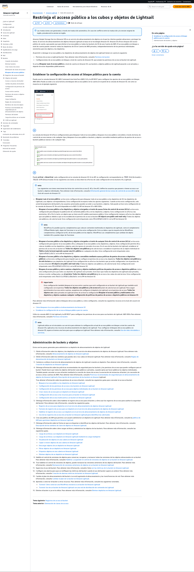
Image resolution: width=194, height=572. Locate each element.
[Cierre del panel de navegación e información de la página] (190, 30)
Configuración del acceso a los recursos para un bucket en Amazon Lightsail (67, 395)
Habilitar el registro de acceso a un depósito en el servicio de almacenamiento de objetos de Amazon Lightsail (80, 412)
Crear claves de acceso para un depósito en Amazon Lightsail (61, 392)
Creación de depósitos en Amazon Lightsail (52, 364)
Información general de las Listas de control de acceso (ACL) (112, 191)
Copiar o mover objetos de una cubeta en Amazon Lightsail (60, 443)
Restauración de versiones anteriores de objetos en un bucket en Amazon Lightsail (83, 465)
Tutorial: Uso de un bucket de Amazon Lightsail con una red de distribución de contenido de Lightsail (76, 487)
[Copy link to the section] (31, 74)
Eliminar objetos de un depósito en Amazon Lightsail (58, 454)
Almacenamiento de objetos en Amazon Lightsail (70, 354)
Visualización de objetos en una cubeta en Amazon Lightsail (61, 440)
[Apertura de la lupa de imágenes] (34, 130)
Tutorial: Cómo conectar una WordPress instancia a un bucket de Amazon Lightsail (69, 485)
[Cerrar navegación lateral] (27, 13)
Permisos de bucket (102, 57)
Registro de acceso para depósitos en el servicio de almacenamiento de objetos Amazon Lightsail (75, 406)
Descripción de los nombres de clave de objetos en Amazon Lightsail (61, 425)
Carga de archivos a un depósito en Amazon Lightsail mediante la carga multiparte (69, 437)
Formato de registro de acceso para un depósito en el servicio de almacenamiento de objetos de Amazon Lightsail (81, 409)
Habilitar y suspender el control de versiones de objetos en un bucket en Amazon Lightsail (99, 460)
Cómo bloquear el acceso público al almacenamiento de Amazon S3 (60, 307)
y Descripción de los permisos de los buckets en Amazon (78, 377)
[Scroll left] (45, 6)
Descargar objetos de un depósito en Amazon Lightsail (59, 445)
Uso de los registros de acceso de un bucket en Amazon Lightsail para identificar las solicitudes (74, 415)
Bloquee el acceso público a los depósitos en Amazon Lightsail (62, 383)
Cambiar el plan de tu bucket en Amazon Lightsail (70, 479)
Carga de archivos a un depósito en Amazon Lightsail (58, 434)
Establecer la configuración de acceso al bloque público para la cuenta (62, 310)
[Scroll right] (112, 6)
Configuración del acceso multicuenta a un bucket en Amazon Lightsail (65, 398)
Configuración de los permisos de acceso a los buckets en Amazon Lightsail (67, 386)
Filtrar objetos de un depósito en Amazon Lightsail (57, 448)
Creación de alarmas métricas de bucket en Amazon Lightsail (75, 473)
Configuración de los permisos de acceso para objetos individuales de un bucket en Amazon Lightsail (76, 389)
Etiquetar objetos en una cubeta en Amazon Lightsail (58, 451)
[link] (67, 13)
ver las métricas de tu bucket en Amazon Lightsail (110, 468)
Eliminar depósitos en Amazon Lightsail (106, 490)
